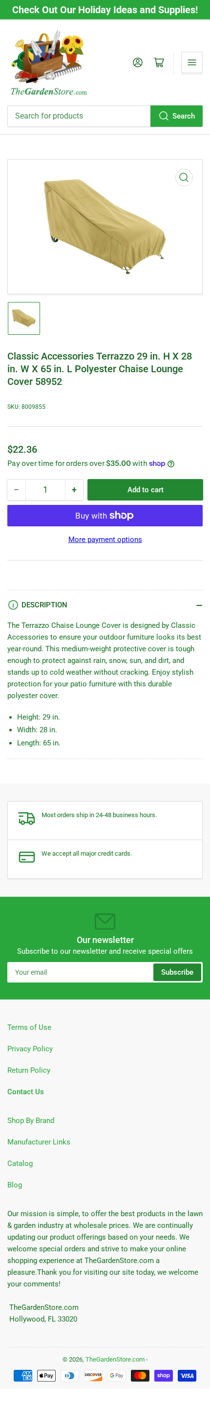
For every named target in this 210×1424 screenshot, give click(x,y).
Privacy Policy (30, 1048)
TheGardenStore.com (115, 1359)
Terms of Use (29, 1027)
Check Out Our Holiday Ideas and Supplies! (105, 10)
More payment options (105, 539)
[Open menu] (192, 62)
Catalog (20, 1163)
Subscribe (177, 972)
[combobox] (105, 116)
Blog (14, 1185)
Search (183, 116)
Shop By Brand (30, 1120)
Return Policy (28, 1070)
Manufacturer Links (38, 1142)
